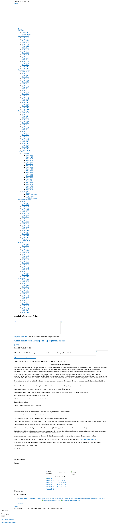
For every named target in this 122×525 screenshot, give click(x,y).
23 (65, 484)
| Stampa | (17, 345)
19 (57, 484)
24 (53, 487)
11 (55, 482)
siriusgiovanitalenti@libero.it (88, 439)
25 (55, 487)
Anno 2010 (23, 336)
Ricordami (6, 514)
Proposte (17, 336)
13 (59, 482)
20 (59, 484)
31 (53, 489)
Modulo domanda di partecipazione (25, 358)
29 (63, 487)
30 (65, 487)
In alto (16, 506)
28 (61, 487)
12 (57, 482)
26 (57, 487)
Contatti (20, 503)
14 (61, 482)
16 (65, 482)
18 (55, 484)
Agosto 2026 (61, 472)
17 (53, 484)
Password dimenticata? (7, 519)
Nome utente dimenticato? (8, 522)
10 (53, 482)
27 (59, 487)
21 (61, 484)
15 (63, 482)
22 (63, 484)
